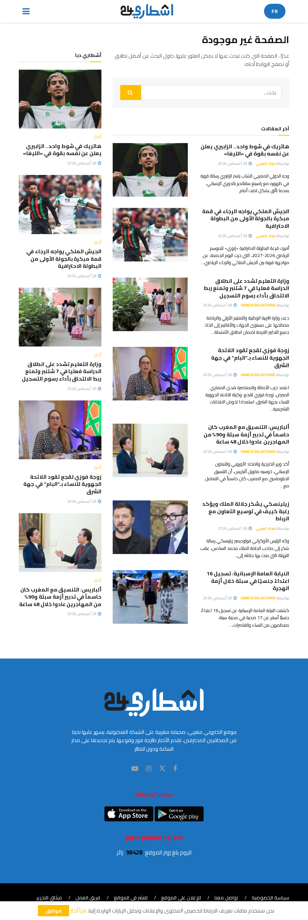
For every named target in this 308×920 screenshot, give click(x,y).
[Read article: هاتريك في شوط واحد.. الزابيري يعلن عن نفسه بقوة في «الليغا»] (150, 170)
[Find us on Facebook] (175, 769)
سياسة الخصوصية (270, 897)
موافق (53, 910)
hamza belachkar (258, 305)
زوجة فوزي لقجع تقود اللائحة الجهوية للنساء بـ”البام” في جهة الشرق (250, 357)
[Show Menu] (26, 11)
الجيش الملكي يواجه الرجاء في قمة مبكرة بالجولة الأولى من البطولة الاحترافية (245, 218)
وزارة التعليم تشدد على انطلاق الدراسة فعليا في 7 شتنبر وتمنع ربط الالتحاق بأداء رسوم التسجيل (246, 288)
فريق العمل (87, 897)
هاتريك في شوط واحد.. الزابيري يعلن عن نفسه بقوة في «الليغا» (245, 150)
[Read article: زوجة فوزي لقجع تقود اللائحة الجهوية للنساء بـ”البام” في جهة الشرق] (150, 373)
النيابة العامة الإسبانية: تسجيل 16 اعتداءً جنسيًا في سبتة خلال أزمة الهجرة (248, 581)
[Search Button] (130, 92)
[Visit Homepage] (147, 11)
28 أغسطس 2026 (233, 163)
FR (275, 11)
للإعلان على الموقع (181, 897)
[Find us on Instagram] (148, 769)
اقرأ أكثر (78, 911)
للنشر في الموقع (131, 897)
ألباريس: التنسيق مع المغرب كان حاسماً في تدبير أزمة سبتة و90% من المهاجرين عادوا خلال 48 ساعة (246, 434)
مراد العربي (265, 163)
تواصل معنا (226, 897)
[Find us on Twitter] (162, 768)
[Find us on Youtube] (134, 769)
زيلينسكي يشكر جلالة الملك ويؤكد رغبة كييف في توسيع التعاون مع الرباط (245, 511)
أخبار (97, 137)
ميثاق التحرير (49, 897)
